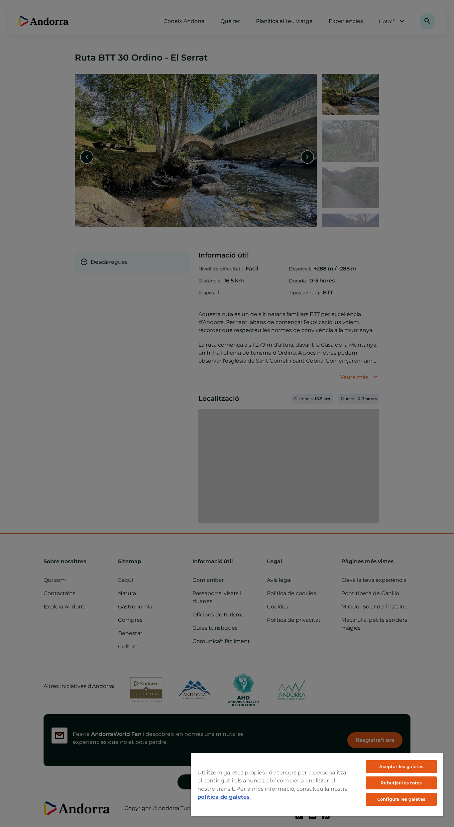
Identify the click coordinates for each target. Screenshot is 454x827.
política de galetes (223, 796)
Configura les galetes (401, 799)
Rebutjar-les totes (401, 782)
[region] (317, 784)
